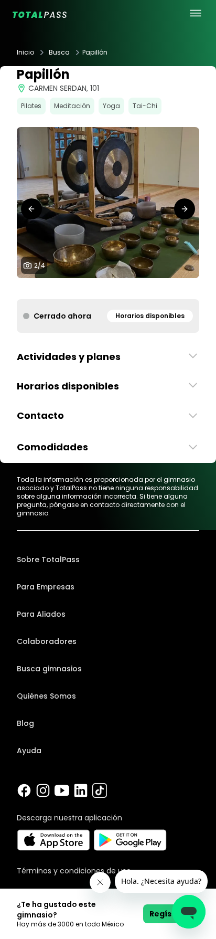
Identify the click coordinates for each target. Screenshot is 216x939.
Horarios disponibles (150, 315)
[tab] (95, 289)
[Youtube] (62, 790)
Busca (59, 52)
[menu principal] (195, 13)
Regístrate (171, 914)
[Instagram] (43, 790)
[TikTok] (99, 790)
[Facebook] (24, 790)
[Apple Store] (53, 840)
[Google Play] (130, 840)
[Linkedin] (80, 790)
